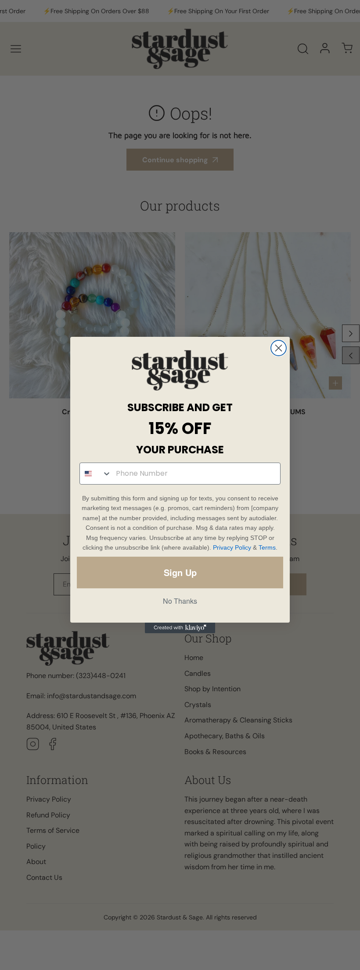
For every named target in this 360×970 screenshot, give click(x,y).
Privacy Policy (232, 547)
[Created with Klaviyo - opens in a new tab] (180, 628)
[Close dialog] (278, 348)
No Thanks (180, 601)
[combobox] (96, 473)
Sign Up (180, 572)
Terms (267, 547)
